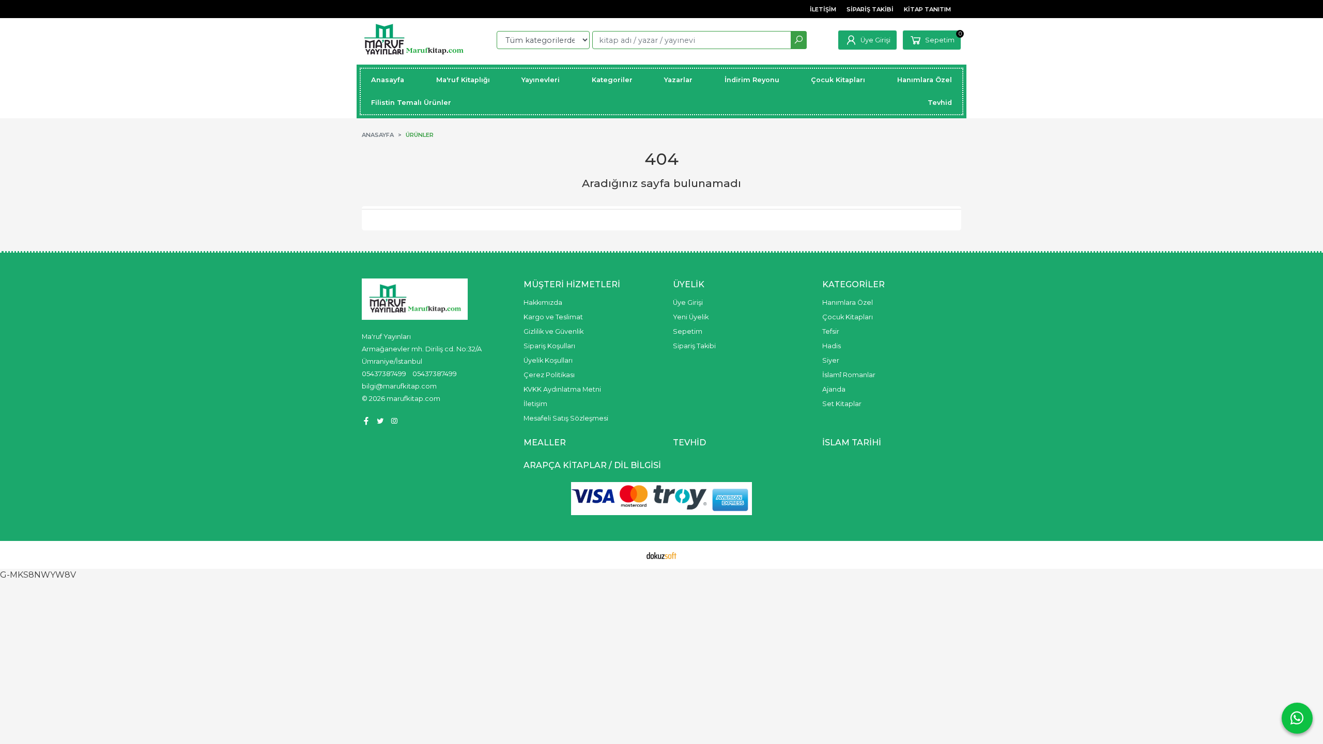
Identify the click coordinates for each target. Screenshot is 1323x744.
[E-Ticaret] (661, 555)
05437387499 (384, 373)
